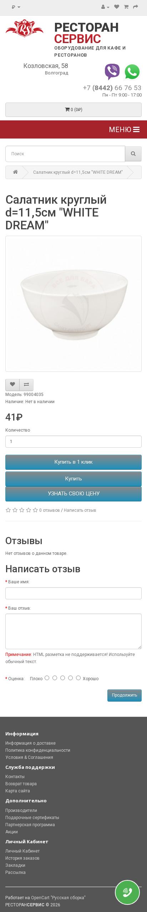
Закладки (15, 865)
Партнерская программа (30, 824)
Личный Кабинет (22, 851)
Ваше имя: (19, 581)
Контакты (15, 776)
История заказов (22, 858)
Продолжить (124, 695)
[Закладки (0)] (116, 7)
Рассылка (15, 872)
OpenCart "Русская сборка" (58, 897)
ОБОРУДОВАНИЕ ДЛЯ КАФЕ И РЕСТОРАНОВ (90, 51)
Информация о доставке (30, 743)
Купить (73, 478)
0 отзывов (49, 510)
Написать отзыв (80, 510)
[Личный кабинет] (105, 7)
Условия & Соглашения (29, 757)
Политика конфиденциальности (37, 750)
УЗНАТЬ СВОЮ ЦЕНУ (74, 493)
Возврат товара (21, 783)
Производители (21, 810)
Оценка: (16, 678)
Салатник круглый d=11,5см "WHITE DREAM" (78, 172)
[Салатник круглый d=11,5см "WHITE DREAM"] (73, 304)
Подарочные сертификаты (32, 817)
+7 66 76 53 (112, 88)
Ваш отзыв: (19, 608)
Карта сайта (17, 790)
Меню (121, 129)
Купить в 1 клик (73, 462)
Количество (17, 430)
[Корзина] (126, 7)
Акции (11, 831)
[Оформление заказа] (135, 7)
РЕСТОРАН (86, 33)
